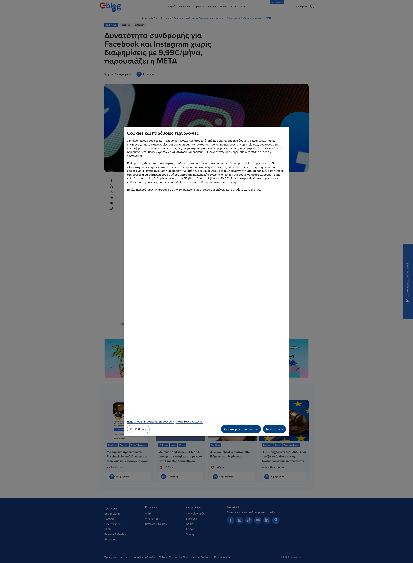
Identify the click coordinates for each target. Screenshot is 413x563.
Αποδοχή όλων (274, 429)
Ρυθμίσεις (141, 429)
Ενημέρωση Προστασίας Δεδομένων (150, 421)
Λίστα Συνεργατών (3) (189, 421)
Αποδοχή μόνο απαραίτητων (241, 429)
